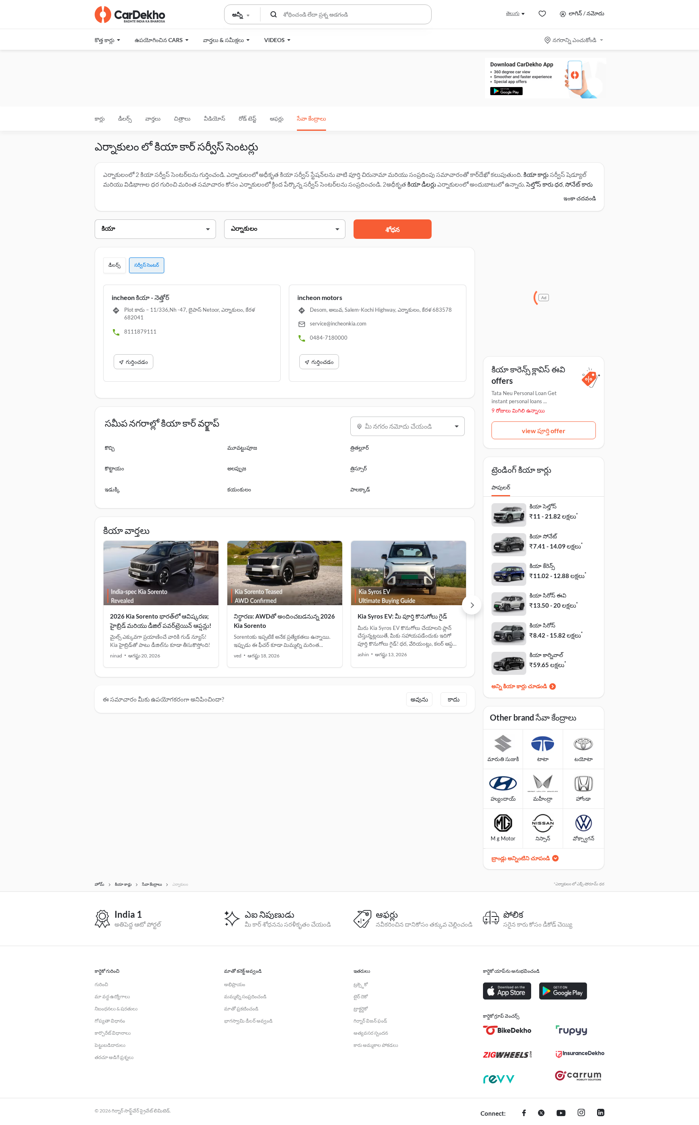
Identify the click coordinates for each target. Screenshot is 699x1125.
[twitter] (541, 1113)
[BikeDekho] (507, 1030)
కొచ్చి (109, 447)
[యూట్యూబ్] (561, 1113)
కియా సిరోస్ (542, 625)
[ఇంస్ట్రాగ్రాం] (581, 1113)
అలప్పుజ (236, 468)
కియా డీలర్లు (422, 184)
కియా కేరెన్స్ (542, 565)
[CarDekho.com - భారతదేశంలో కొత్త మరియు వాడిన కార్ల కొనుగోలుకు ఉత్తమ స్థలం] (130, 14)
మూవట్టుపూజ (242, 447)
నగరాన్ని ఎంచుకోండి (574, 39)
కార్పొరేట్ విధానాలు (113, 1033)
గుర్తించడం (137, 362)
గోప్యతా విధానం (110, 1021)
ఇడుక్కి (112, 489)
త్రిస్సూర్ (358, 468)
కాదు (454, 699)
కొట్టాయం (114, 468)
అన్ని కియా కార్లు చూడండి (519, 686)
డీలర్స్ (125, 118)
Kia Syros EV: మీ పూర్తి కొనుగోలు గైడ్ (402, 616)
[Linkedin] (600, 1113)
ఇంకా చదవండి (579, 198)
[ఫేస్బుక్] (524, 1113)
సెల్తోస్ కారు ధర (544, 184)
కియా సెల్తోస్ (543, 506)
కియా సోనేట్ (543, 536)
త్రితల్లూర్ (359, 447)
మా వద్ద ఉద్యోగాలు (112, 996)
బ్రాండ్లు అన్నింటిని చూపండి (520, 858)
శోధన (393, 229)
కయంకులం (239, 489)
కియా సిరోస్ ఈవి (548, 595)
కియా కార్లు (536, 174)
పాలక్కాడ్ (360, 489)
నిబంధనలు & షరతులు (116, 1009)
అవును (419, 699)
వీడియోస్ (214, 118)
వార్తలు (153, 118)
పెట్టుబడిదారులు (110, 1045)
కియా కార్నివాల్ (546, 654)
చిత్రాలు (182, 118)
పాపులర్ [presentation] (500, 487)
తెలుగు (512, 13)
